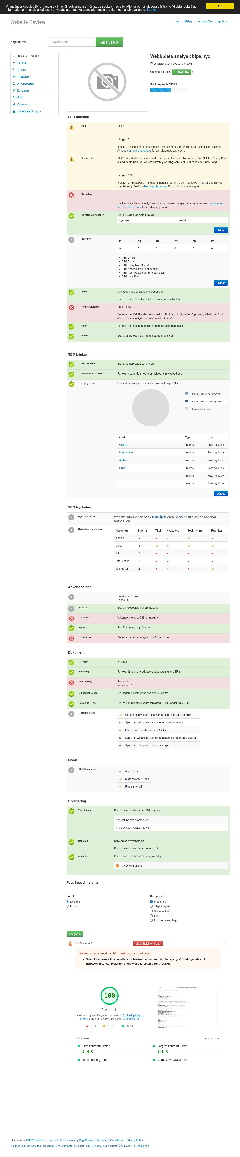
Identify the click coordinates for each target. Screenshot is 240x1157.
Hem (177, 21)
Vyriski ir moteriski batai (70, 1146)
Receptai (48, 1146)
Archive (123, 460)
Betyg (188, 21)
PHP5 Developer (36, 1140)
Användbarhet (24, 83)
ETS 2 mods (93, 1146)
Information (126, 452)
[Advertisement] (120, 1094)
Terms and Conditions (110, 1140)
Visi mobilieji (17, 1146)
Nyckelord (23, 76)
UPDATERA (182, 72)
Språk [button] (221, 21)
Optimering (23, 104)
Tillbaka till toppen (27, 56)
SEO (156, 915)
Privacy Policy (135, 1140)
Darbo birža (34, 1146)
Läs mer (152, 9)
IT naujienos (141, 1146)
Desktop (75, 901)
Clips (122, 468)
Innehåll (21, 63)
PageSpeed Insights (28, 111)
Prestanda (160, 901)
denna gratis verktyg (139, 150)
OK (220, 6)
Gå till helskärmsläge (148, 943)
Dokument (22, 90)
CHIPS (123, 445)
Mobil (18, 97)
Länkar (20, 69)
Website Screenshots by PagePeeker (72, 1140)
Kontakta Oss (205, 21)
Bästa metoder (162, 911)
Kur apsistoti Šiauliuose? (117, 1146)
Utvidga (220, 230)
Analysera (109, 42)
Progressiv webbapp (166, 920)
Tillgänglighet (162, 906)
